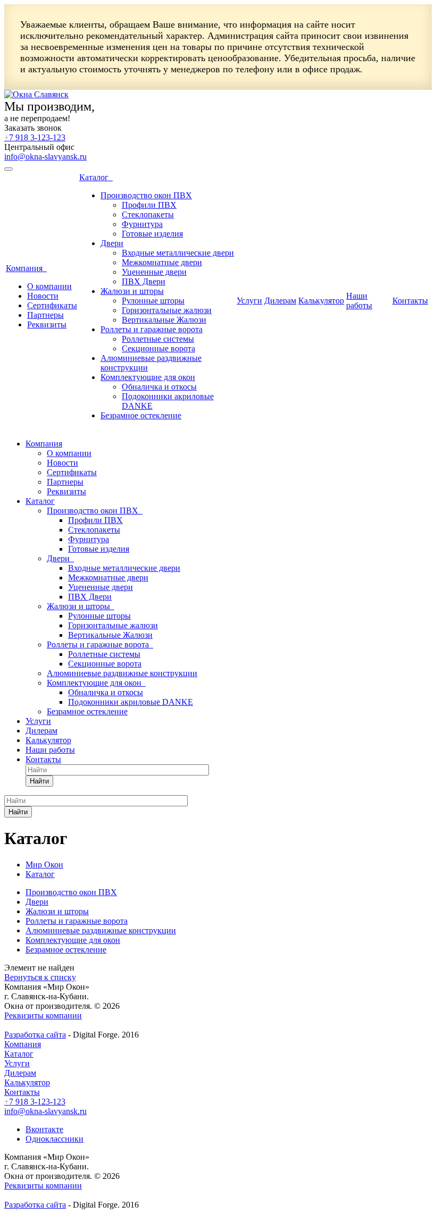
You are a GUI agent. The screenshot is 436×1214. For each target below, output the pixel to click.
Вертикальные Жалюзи (164, 319)
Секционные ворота (158, 348)
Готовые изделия (152, 233)
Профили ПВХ (149, 204)
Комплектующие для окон (147, 377)
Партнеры (45, 314)
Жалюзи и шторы (132, 291)
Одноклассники (54, 1138)
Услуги (249, 300)
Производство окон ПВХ (146, 195)
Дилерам (280, 300)
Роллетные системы (158, 338)
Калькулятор (321, 300)
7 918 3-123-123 (34, 137)
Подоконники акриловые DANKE (130, 701)
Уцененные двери (154, 271)
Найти (39, 781)
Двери (111, 243)
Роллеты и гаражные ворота (151, 329)
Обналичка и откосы (159, 386)
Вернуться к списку (40, 977)
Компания (26, 268)
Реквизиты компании (43, 1015)
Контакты (410, 300)
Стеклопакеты (148, 214)
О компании (49, 286)
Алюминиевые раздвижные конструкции (122, 673)
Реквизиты (46, 324)
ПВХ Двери (143, 281)
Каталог (96, 177)
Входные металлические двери (178, 252)
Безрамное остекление (140, 415)
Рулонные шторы (153, 300)
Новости (42, 295)
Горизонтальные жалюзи (167, 310)
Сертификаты (52, 305)
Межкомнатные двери (162, 262)
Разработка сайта (35, 1034)
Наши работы (359, 300)
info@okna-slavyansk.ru (45, 156)
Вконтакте (44, 1129)
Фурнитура (142, 224)
